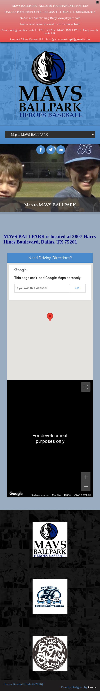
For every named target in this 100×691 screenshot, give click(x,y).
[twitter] (50, 147)
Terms (67, 495)
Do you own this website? (31, 288)
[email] (60, 147)
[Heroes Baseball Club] (50, 117)
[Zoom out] (85, 486)
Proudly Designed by (79, 687)
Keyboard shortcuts (40, 495)
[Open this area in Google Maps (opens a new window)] (16, 494)
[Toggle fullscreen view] (85, 387)
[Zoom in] (85, 477)
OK (77, 288)
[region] (50, 438)
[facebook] (40, 147)
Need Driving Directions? (50, 257)
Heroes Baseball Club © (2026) (23, 684)
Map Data (56, 495)
